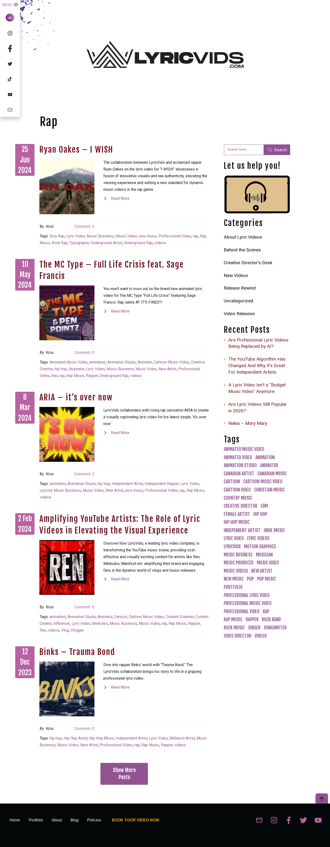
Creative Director (240, 506)
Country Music (238, 498)
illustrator (76, 369)
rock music (234, 628)
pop (250, 579)
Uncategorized (238, 301)
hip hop (61, 369)
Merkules (100, 623)
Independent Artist (127, 483)
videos (160, 243)
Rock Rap (60, 243)
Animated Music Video (69, 362)
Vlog (65, 630)
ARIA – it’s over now (76, 397)
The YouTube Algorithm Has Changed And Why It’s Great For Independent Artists (257, 365)
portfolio (233, 587)
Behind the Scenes (242, 250)
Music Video (126, 236)
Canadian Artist (239, 474)
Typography (79, 243)
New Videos (236, 275)
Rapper (92, 375)
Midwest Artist (182, 738)
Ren (43, 630)
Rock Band (271, 619)
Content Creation (180, 616)
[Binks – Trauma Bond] (66, 689)
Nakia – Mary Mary (247, 423)
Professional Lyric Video (247, 595)
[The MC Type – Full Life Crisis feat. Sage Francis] (66, 313)
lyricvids (232, 546)
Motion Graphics (260, 546)
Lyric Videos (258, 538)
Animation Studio (121, 362)
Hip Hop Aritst (75, 738)
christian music (269, 490)
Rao (54, 375)
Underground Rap (138, 243)
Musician (264, 555)
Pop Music (266, 579)
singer (254, 628)
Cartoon (120, 616)
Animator (144, 362)
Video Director (237, 636)
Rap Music (75, 375)
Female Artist (237, 514)
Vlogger (77, 630)
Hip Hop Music (101, 738)
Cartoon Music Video (171, 362)
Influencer (61, 623)
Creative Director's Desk (248, 262)
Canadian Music (272, 474)
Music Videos (236, 571)
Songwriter (275, 628)
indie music (274, 530)
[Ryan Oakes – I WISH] (66, 186)
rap (195, 236)
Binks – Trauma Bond (77, 652)
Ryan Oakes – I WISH (76, 149)
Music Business (100, 236)
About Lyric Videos (243, 237)
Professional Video (174, 236)
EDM (264, 506)
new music (148, 236)
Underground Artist (106, 243)
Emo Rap (57, 236)
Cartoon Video (237, 490)
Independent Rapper (162, 483)
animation (97, 362)
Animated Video (238, 457)
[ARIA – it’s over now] (66, 434)
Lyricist (46, 490)
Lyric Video (75, 236)
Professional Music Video (248, 603)
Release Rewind (240, 288)
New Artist (167, 369)
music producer (238, 563)
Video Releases (239, 313)
